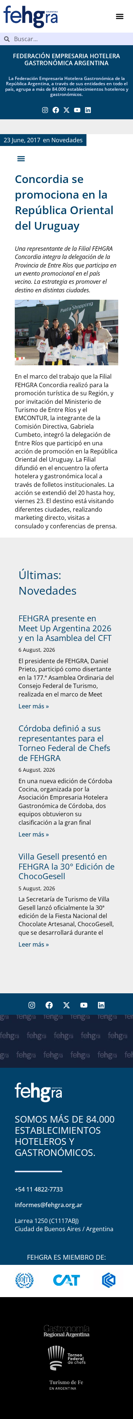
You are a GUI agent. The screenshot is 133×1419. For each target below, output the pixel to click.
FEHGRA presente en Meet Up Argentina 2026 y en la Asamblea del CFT (65, 627)
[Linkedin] (87, 110)
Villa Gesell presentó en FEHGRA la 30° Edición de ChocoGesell (66, 866)
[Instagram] (45, 110)
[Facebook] (56, 110)
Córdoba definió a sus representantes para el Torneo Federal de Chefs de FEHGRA (64, 742)
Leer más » (33, 706)
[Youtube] (77, 110)
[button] (120, 16)
